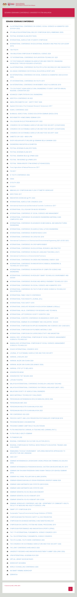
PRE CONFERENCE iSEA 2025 (19, 414)
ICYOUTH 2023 (15, 183)
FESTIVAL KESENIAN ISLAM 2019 (21, 152)
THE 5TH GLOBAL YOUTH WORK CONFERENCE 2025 (27, 540)
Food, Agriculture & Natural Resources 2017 (24, 167)
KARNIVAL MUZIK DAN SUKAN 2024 (21, 361)
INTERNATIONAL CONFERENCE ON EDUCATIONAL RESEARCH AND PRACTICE (35, 248)
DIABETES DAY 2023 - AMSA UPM (21, 137)
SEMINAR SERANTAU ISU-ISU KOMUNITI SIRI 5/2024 (27, 499)
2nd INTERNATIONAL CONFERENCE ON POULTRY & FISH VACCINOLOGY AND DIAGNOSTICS (40, 67)
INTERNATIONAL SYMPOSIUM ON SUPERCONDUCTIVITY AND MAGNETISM (34, 333)
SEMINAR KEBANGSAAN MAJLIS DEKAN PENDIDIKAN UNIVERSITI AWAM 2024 (35, 480)
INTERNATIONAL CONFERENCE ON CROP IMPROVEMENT (28, 244)
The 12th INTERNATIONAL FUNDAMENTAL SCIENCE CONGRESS (31, 536)
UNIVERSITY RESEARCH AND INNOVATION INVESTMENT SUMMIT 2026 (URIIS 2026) (37, 551)
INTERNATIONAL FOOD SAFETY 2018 (22, 303)
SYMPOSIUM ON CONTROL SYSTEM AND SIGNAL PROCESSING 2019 (33, 525)
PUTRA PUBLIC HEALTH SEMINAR (21, 433)
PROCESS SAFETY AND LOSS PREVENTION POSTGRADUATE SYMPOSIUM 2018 (36, 418)
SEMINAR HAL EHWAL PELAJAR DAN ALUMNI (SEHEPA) (28, 477)
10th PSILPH (14, 50)
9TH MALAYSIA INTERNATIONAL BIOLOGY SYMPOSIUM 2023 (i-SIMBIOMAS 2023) (36, 32)
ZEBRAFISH (14, 574)
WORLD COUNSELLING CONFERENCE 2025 (24, 567)
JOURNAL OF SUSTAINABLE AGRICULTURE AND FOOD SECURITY (31, 353)
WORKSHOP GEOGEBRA (18, 563)
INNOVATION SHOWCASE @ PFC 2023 (22, 198)
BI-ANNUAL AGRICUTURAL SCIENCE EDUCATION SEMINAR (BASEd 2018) (34, 114)
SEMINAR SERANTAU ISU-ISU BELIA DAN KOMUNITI (27, 492)
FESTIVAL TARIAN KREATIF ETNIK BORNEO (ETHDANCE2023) (30, 163)
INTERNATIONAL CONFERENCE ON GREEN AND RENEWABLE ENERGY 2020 (34, 260)
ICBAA (12, 179)
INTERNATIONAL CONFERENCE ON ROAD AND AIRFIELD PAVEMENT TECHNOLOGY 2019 (38, 281)
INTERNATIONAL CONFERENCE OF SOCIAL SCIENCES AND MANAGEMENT (34, 213)
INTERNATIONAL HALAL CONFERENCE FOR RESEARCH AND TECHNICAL (33, 310)
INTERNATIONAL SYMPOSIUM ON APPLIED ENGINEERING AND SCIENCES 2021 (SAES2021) (40, 326)
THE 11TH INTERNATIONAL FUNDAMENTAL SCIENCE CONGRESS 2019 (33, 532)
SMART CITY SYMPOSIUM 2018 (20, 509)
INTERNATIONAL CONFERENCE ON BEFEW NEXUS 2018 (28, 233)
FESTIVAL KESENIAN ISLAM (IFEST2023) (23, 36)
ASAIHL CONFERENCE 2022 (19, 110)
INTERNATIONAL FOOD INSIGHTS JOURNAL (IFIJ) (26, 299)
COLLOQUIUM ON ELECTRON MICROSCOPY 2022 (26, 121)
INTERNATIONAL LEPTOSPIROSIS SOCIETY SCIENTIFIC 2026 (30, 314)
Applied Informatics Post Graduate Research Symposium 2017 (31, 106)
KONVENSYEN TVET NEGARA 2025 (21, 376)
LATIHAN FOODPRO (16, 380)
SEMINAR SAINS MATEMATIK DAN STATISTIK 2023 (26, 488)
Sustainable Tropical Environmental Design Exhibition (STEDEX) (31, 513)
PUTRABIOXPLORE (16, 437)
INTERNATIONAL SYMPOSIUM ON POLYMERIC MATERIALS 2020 (31, 330)
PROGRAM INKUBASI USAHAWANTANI (22, 422)
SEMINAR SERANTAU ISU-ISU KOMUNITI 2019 (25, 496)
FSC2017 (13, 171)
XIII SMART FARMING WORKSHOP (21, 571)
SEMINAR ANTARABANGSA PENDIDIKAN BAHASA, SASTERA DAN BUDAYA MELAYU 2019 (39, 467)
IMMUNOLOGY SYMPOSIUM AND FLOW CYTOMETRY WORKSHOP (31, 190)
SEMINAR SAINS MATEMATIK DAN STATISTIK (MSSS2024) (29, 484)
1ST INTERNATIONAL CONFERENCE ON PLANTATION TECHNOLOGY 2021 (34, 57)
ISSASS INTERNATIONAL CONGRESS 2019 (24, 349)
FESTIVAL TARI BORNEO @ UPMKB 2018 (23, 160)
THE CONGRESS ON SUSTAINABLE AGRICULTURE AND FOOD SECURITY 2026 (35, 544)
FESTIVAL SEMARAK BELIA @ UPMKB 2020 (24, 156)
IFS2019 (12, 186)
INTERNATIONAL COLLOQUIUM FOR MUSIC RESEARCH (28, 209)
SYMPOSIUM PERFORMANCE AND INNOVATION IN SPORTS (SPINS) (32, 528)
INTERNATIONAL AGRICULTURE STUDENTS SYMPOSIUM (28, 40)
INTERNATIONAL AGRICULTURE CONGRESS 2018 (26, 202)
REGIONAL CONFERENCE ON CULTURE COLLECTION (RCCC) (30, 441)
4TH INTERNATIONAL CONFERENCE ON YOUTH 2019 (27, 81)
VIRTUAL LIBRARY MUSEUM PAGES (21, 559)
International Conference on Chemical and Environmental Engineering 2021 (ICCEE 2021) (39, 240)
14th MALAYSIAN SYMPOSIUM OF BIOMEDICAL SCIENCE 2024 (30, 54)
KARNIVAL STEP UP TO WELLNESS (21, 368)
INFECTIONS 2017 (16, 194)
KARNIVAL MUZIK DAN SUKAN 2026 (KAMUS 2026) (26, 364)
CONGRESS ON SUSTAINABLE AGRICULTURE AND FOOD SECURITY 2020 (34, 133)
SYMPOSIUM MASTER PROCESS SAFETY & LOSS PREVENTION (31, 517)
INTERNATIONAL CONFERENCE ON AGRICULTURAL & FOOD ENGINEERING (34, 229)
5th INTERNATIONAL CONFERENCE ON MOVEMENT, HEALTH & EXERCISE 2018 (35, 85)
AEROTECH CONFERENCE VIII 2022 (21, 98)
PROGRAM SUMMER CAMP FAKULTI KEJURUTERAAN (27, 426)
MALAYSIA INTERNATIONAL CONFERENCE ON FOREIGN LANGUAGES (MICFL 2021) (37, 387)
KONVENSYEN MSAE (17, 372)
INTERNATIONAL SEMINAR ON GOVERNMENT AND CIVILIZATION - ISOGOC (34, 322)
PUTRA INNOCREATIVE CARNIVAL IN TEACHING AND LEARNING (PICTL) (33, 430)
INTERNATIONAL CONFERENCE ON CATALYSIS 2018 (27, 237)
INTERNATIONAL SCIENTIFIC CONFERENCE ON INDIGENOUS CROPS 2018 (34, 318)
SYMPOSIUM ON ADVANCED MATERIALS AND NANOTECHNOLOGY (32, 521)
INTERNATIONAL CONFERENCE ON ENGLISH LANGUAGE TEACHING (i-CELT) (34, 252)
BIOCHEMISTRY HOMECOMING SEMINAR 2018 (25, 117)
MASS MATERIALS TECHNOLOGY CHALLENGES (26, 395)
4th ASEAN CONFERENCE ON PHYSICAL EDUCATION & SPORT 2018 (32, 71)
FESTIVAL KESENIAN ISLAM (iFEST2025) (23, 148)
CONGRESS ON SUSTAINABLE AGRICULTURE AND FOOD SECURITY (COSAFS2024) (37, 129)
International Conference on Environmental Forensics (28, 256)
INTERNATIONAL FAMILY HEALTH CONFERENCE (25, 295)
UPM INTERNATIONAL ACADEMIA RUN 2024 (24, 555)
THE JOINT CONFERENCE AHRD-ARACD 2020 (25, 548)
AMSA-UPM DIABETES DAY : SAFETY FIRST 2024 (26, 102)
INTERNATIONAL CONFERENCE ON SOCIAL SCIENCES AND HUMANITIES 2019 (35, 285)
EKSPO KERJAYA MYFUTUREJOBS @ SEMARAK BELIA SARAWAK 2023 (33, 140)
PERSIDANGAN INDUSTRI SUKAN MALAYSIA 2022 (26, 407)
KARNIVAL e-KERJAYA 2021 (19, 357)
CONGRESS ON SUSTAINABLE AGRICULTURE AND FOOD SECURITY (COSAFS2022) (37, 125)
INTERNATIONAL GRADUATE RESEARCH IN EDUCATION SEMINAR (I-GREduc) (35, 307)
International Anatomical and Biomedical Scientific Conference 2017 (33, 206)
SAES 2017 (13, 457)
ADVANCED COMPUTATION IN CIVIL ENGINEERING (26, 94)
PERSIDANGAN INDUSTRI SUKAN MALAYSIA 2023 (26, 410)
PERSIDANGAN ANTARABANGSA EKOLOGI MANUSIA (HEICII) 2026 (31, 399)
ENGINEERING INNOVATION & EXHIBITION (23, 144)
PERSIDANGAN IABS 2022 (18, 403)
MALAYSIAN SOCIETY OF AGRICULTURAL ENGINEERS (27, 391)
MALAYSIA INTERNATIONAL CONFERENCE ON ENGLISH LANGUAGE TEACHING (35, 384)
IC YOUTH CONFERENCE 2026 (20, 175)
